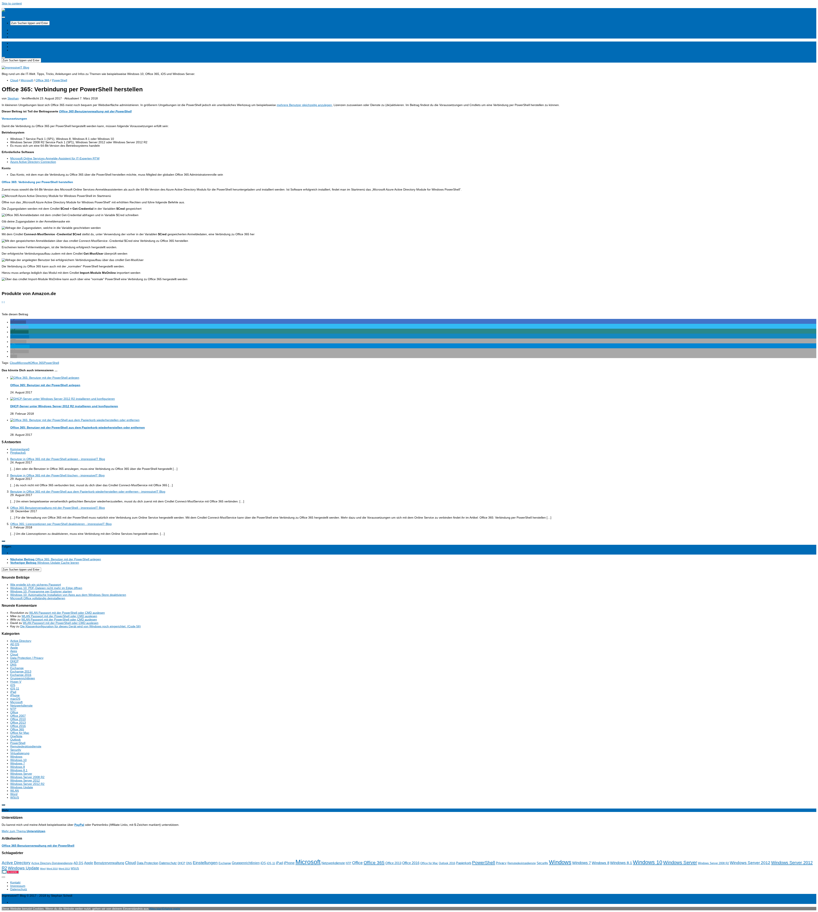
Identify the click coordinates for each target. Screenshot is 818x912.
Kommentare (19, 449)
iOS (12, 685)
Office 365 (42, 80)
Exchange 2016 (20, 675)
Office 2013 (18, 722)
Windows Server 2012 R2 (27, 784)
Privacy (501, 863)
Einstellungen (205, 862)
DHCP (14, 661)
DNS (13, 664)
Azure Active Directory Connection (33, 161)
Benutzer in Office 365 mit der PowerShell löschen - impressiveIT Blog (57, 475)
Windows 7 (17, 763)
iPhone (15, 695)
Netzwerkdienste (21, 705)
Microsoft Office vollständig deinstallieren (37, 598)
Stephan (13, 98)
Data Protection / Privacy (26, 658)
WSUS (14, 797)
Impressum (17, 886)
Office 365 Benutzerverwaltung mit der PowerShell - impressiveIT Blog (57, 507)
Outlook (15, 739)
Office (14, 712)
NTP (13, 709)
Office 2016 (18, 726)
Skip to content (12, 3)
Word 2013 (64, 868)
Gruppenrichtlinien (22, 678)
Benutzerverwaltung (109, 863)
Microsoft (27, 80)
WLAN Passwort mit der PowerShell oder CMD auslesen (67, 612)
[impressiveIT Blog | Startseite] (15, 9)
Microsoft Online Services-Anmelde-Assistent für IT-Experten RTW (54, 158)
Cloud (14, 80)
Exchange (17, 668)
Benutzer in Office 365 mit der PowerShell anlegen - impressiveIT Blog (57, 459)
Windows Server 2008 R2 (27, 777)
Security (15, 749)
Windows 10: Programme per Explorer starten (41, 591)
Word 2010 (52, 868)
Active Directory (20, 640)
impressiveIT (18, 37)
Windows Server (21, 773)
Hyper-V (15, 681)
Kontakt (15, 882)
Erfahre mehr (171, 908)
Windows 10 (18, 760)
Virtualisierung (19, 753)
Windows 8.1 (18, 770)
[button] (18, 322)
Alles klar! (155, 908)
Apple (14, 647)
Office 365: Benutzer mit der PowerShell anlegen (45, 385)
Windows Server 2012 (25, 780)
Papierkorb (463, 863)
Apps (13, 651)
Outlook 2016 (447, 863)
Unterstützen (18, 33)
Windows (16, 756)
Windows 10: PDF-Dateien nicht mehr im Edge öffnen (46, 588)
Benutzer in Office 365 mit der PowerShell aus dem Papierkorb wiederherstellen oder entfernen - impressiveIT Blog (87, 491)
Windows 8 (17, 767)
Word (13, 794)
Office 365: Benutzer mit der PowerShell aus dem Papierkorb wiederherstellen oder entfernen (77, 427)
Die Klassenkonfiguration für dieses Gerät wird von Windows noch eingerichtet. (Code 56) (80, 626)
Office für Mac (19, 732)
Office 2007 (18, 715)
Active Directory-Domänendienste (52, 863)
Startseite (16, 30)
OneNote (16, 736)
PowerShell (59, 80)
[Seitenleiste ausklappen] (3, 541)
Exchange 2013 (20, 671)
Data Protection (147, 863)
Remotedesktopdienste (25, 746)
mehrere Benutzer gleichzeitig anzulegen (304, 105)
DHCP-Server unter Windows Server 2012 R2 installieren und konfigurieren (64, 406)
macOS (15, 698)
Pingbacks (18, 452)
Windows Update (21, 787)
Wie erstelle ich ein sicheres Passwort (35, 584)
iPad (13, 692)
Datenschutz (168, 863)
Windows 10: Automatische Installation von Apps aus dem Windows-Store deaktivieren (68, 595)
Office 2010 (18, 719)
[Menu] (3, 17)
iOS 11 (14, 688)
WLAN (14, 790)
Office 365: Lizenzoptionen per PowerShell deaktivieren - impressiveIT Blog (61, 524)
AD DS (14, 644)
